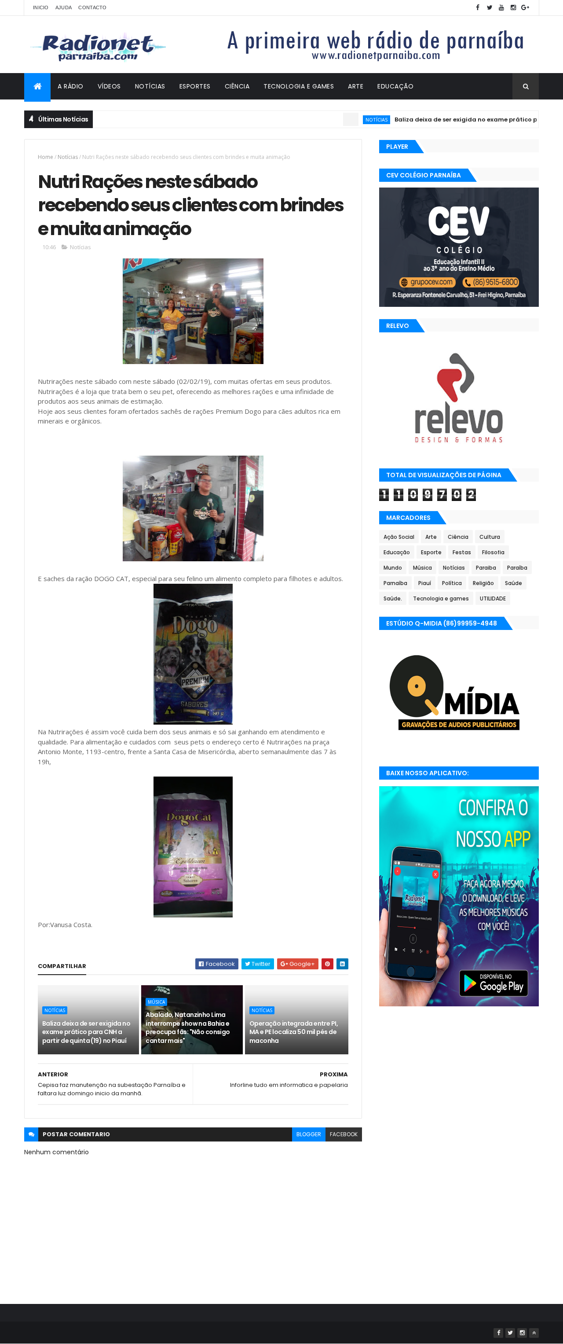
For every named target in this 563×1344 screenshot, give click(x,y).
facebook (344, 1134)
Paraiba (486, 567)
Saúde (513, 583)
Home (45, 157)
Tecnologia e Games (298, 86)
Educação (395, 86)
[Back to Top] (534, 1333)
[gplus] (525, 7)
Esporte (431, 552)
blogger (308, 1134)
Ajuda (63, 7)
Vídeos (109, 86)
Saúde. (393, 598)
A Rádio (71, 86)
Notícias (150, 86)
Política (452, 583)
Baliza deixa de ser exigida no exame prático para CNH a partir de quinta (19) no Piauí (86, 1032)
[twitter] (489, 7)
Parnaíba (395, 583)
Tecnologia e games (441, 598)
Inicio (41, 7)
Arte (355, 86)
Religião (483, 583)
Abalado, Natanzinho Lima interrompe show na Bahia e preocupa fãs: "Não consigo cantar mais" (188, 1027)
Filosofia (493, 552)
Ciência (237, 86)
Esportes (195, 86)
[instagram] (513, 7)
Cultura (489, 537)
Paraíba (517, 567)
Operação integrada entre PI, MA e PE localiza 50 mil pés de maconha (293, 1032)
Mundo (393, 567)
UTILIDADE (493, 598)
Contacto (92, 7)
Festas (462, 552)
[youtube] (501, 7)
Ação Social (399, 537)
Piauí (424, 583)
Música (156, 1002)
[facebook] (478, 7)
